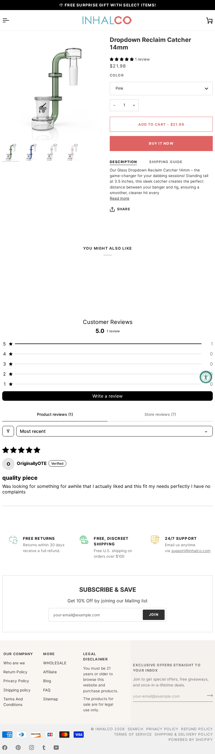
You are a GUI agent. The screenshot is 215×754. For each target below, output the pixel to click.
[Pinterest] (18, 747)
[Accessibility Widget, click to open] (206, 377)
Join (154, 614)
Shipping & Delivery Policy (184, 734)
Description (123, 162)
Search (135, 729)
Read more (119, 198)
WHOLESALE (54, 663)
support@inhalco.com (191, 550)
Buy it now (161, 143)
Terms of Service (133, 734)
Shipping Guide (166, 162)
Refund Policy (197, 729)
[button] (122, 59)
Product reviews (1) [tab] (55, 414)
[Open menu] (10, 20)
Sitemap (50, 699)
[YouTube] (56, 747)
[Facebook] (4, 747)
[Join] (208, 695)
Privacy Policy (16, 681)
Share (123, 209)
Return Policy (15, 672)
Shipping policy (17, 690)
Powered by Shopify (191, 740)
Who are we (14, 663)
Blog (47, 681)
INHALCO (104, 729)
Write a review (107, 396)
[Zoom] (13, 130)
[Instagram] (31, 747)
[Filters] (8, 431)
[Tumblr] (44, 747)
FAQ (46, 690)
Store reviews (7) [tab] (160, 414)
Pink (119, 88)
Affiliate (50, 672)
